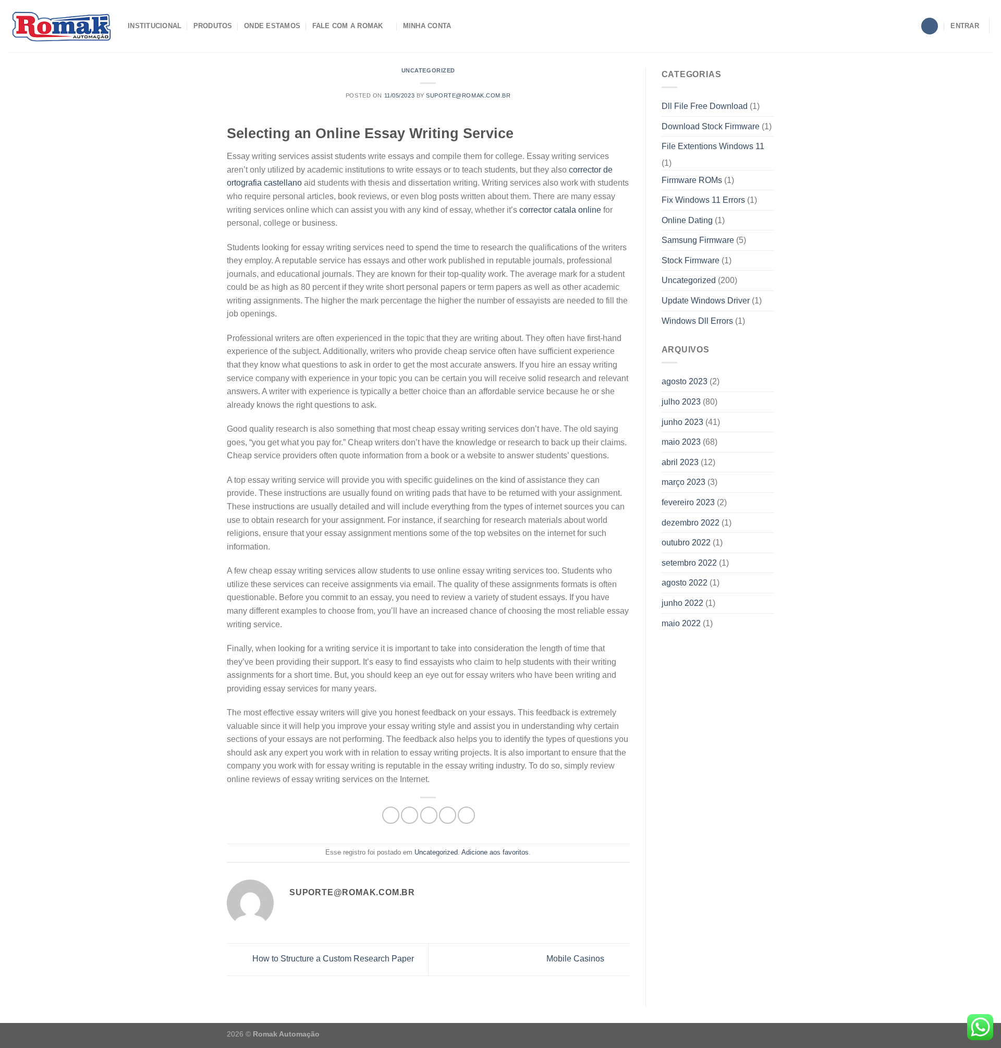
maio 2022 (681, 623)
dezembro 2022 (690, 522)
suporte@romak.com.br (468, 95)
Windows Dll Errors (697, 320)
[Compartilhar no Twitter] (409, 815)
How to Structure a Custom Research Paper (332, 959)
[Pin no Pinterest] (447, 815)
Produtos (213, 26)
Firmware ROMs (692, 180)
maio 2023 (681, 441)
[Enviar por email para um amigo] (428, 815)
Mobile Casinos (576, 959)
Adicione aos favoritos (495, 852)
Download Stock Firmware (711, 126)
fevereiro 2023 (688, 502)
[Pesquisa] (929, 26)
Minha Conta (427, 26)
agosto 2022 (684, 582)
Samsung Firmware (698, 240)
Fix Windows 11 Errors (703, 200)
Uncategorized (428, 70)
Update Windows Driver (706, 300)
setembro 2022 (689, 562)
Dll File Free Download (705, 106)
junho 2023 (682, 422)
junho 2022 (682, 603)
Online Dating (687, 220)
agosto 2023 (684, 381)
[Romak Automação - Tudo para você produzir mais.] (60, 26)
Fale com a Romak (347, 26)
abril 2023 (680, 462)
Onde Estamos (272, 26)
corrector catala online (560, 209)
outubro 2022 (686, 542)
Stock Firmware (690, 260)
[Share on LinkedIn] (466, 815)
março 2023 (683, 482)
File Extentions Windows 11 (713, 146)
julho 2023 (681, 401)
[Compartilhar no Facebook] (390, 815)
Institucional (154, 26)
